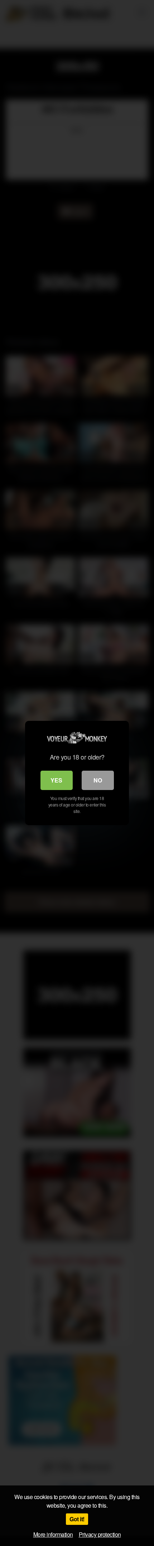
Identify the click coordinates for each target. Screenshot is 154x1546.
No (97, 780)
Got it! (77, 1519)
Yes (56, 780)
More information (53, 1534)
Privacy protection (100, 1534)
